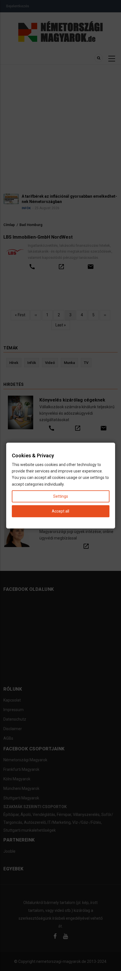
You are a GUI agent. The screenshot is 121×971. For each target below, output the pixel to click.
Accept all (60, 511)
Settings (60, 496)
